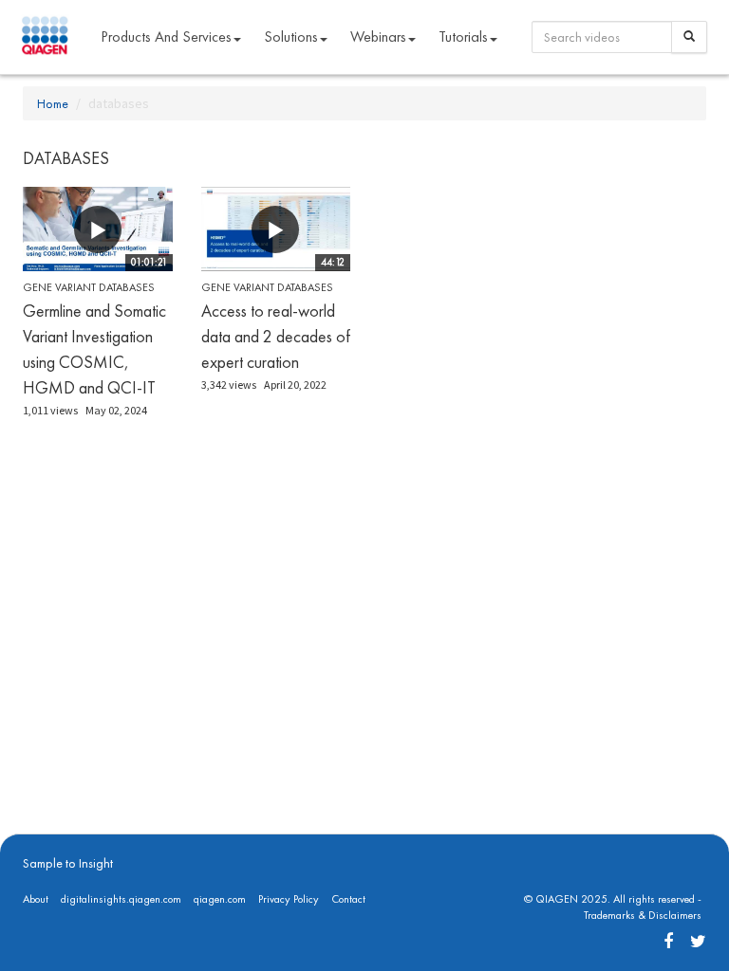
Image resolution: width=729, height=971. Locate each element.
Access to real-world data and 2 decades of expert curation (275, 336)
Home (52, 103)
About (35, 899)
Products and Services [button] (166, 36)
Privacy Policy (288, 899)
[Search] (689, 37)
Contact (348, 899)
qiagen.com (220, 899)
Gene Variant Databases (89, 287)
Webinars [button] (378, 36)
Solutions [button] (291, 36)
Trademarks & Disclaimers (642, 915)
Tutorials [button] (463, 36)
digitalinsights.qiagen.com (121, 899)
